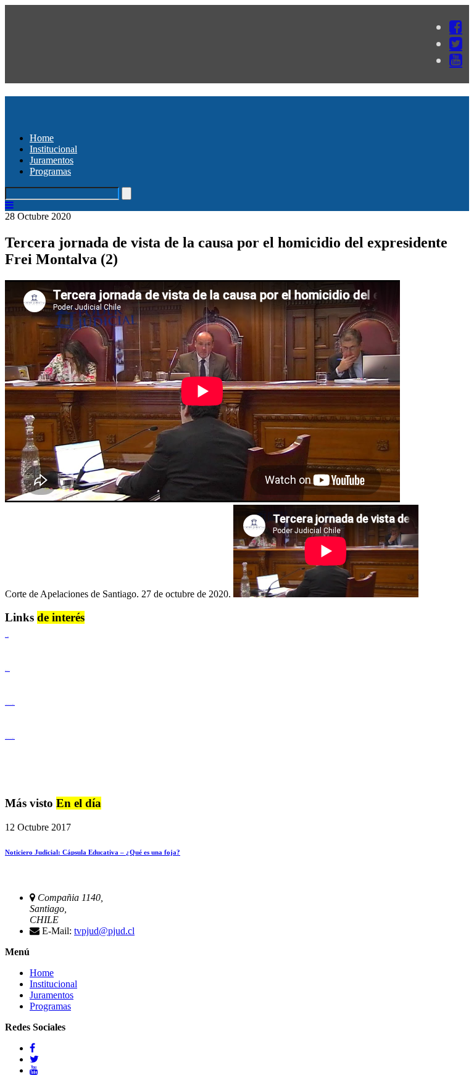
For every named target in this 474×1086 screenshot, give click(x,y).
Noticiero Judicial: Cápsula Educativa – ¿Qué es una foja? (92, 852)
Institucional (53, 149)
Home (42, 138)
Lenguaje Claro (7, 636)
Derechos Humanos (7, 670)
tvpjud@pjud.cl (104, 931)
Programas (50, 171)
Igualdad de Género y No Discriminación (10, 704)
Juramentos (51, 160)
